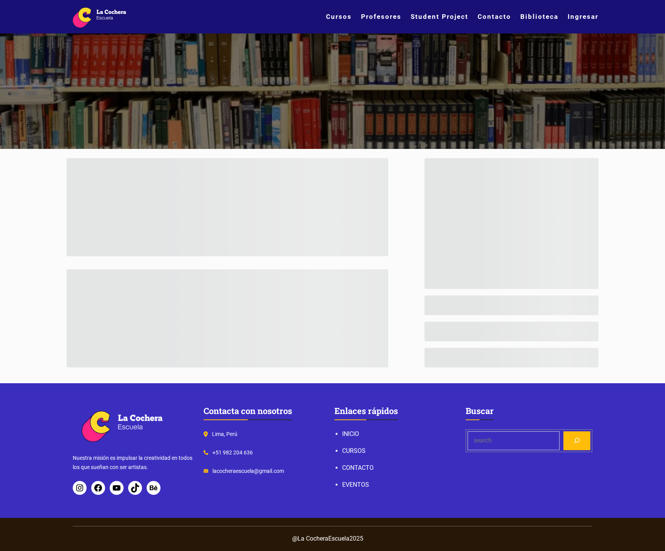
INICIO (350, 433)
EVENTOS (355, 484)
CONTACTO (358, 467)
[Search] (577, 440)
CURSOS (354, 450)
